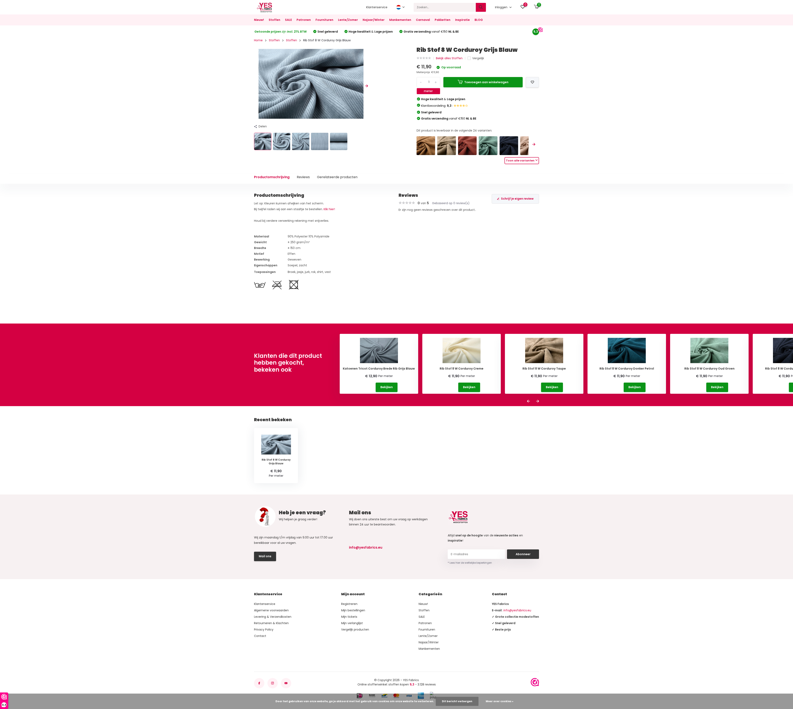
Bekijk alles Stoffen (449, 58)
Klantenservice (376, 7)
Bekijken (386, 387)
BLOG (479, 20)
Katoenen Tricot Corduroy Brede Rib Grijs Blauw (379, 368)
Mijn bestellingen (353, 610)
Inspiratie (462, 20)
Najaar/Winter (374, 20)
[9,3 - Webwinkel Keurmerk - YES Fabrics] (535, 682)
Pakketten (442, 20)
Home (258, 40)
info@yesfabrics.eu (365, 547)
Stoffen (274, 20)
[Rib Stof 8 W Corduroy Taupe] (446, 145)
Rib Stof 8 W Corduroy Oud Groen (709, 368)
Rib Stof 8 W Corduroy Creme (461, 368)
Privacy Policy (263, 629)
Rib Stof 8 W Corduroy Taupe (544, 368)
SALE (288, 20)
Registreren (349, 604)
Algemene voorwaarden (271, 610)
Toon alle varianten (520, 160)
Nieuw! (259, 20)
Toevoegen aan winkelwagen (486, 82)
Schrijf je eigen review (517, 199)
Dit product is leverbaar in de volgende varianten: (454, 130)
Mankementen (400, 20)
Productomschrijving (272, 177)
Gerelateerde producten (337, 177)
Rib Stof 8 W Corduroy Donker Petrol (626, 368)
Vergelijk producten (355, 629)
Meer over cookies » (499, 701)
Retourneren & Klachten (271, 623)
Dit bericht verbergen (457, 701)
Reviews (303, 177)
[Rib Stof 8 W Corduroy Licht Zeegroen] (488, 145)
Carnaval (423, 20)
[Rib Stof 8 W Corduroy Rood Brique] (467, 145)
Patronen (304, 20)
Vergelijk (478, 58)
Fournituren (324, 20)
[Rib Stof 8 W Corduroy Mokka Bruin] (426, 145)
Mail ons (265, 556)
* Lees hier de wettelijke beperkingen (470, 562)
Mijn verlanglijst (352, 623)
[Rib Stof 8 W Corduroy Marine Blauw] (509, 145)
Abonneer (523, 554)
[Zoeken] (481, 7)
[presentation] (255, 86)
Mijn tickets (349, 617)
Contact (260, 636)
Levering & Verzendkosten (272, 617)
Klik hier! (329, 209)
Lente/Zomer (348, 20)
